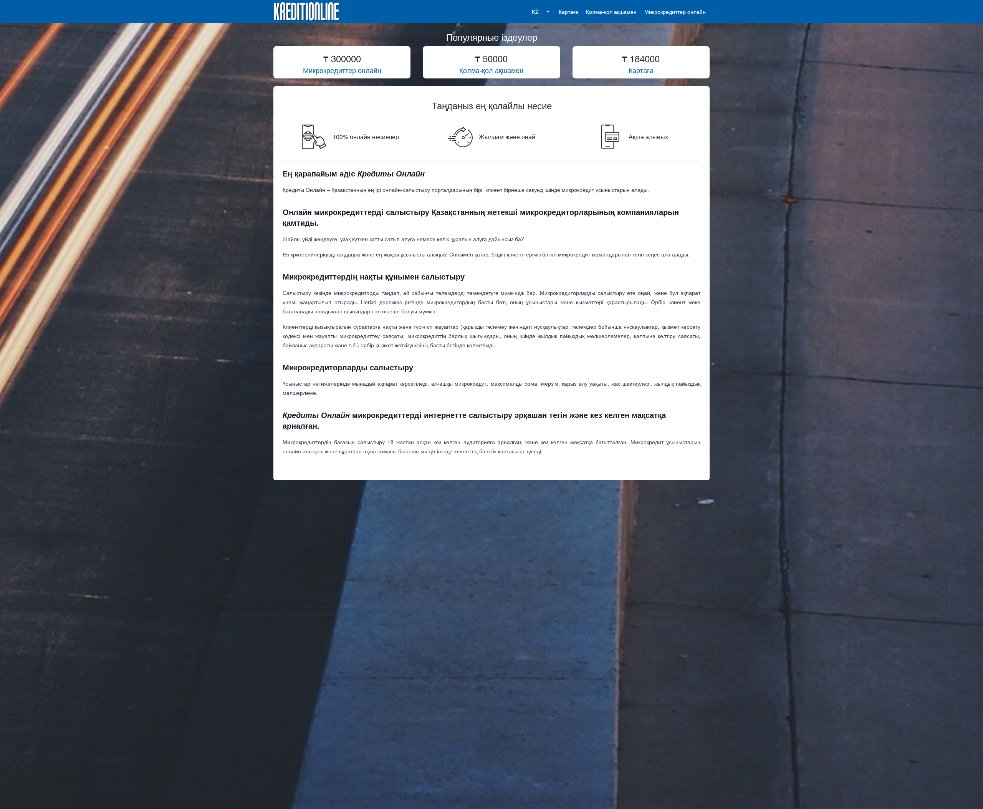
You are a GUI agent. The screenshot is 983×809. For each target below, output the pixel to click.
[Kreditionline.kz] (306, 11)
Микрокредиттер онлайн (675, 11)
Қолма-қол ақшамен (611, 11)
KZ (535, 11)
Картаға (568, 11)
